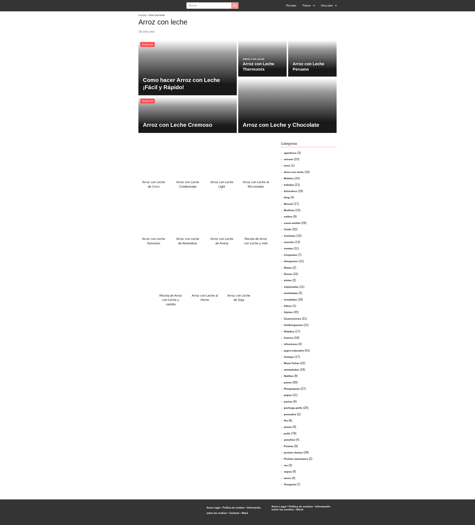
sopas (288, 471)
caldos (288, 216)
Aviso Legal (213, 507)
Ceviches (290, 235)
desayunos (291, 261)
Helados (289, 331)
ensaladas (290, 299)
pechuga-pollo (293, 407)
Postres (289, 446)
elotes (288, 280)
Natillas (288, 375)
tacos (287, 478)
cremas (288, 248)
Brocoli (288, 203)
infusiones (290, 344)
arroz (287, 165)
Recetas (291, 5)
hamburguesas (293, 324)
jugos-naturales (294, 350)
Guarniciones (292, 318)
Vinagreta (290, 484)
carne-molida (292, 223)
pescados (290, 414)
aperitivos (290, 152)
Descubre (327, 5)
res (286, 465)
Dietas (288, 267)
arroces (288, 159)
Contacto (234, 513)
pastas (288, 401)
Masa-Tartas (291, 363)
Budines (289, 210)
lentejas (289, 356)
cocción (289, 242)
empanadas (291, 286)
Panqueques (292, 388)
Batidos (289, 178)
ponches (289, 439)
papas (288, 395)
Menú (245, 513)
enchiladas (291, 293)
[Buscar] (234, 5)
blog (287, 197)
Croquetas (290, 254)
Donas (288, 274)
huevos (288, 337)
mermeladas (291, 369)
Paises (307, 5)
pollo (287, 433)
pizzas (288, 426)
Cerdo (287, 229)
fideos (288, 305)
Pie (286, 420)
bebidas (289, 184)
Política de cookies (233, 507)
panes (288, 382)
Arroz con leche (294, 172)
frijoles (288, 312)
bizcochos (290, 191)
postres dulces (293, 452)
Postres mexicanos (296, 458)
